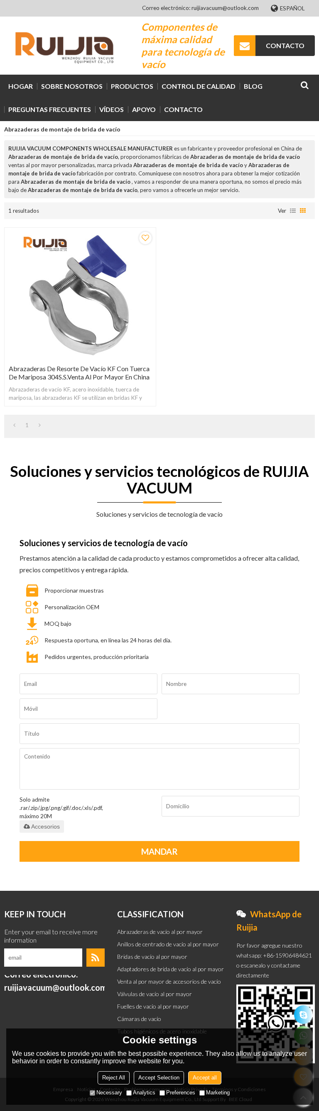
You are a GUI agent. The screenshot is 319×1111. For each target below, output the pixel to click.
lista (293, 211)
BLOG (253, 86)
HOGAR (20, 86)
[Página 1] (14, 425)
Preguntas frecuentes (49, 109)
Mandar (159, 851)
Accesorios (45, 826)
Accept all (205, 1078)
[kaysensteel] (303, 1014)
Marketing (218, 1092)
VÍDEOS (111, 109)
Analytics (144, 1092)
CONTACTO (285, 45)
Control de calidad (199, 86)
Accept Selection (158, 1078)
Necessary (109, 1092)
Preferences (180, 1092)
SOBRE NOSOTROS (72, 86)
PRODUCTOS (132, 86)
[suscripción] (95, 957)
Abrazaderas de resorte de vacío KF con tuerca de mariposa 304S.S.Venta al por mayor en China (79, 373)
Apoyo (144, 109)
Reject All (113, 1078)
